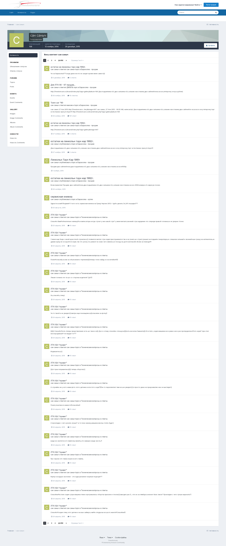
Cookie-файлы (120, 537)
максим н (70, 105)
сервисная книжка (61, 196)
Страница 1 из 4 (77, 60)
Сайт (11, 12)
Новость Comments (17, 142)
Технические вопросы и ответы (94, 217)
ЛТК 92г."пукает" (59, 215)
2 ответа (72, 78)
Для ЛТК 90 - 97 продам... (63, 85)
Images (12, 114)
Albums (12, 122)
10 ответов (73, 95)
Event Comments (16, 102)
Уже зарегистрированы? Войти (188, 5)
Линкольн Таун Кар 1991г (65, 159)
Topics (12, 82)
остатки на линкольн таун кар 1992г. (68, 67)
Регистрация (211, 5)
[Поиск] (216, 12)
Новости (13, 138)
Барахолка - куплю (85, 199)
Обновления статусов (202, 12)
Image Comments (16, 118)
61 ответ (72, 225)
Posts (12, 87)
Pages (32, 12)
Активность (22, 12)
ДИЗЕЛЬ (70, 87)
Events (12, 98)
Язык (102, 537)
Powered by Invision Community (113, 542)
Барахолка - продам (89, 69)
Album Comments (16, 127)
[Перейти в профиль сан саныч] (46, 68)
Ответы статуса (16, 71)
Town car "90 (57, 103)
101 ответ (72, 116)
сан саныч (55, 69)
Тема (109, 537)
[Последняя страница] (66, 60)
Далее (60, 60)
